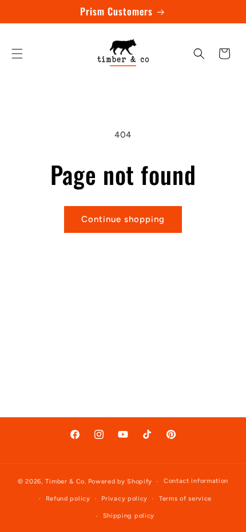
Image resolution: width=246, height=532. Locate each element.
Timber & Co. (65, 481)
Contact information (196, 481)
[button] (17, 53)
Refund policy (68, 498)
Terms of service (185, 498)
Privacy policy (124, 498)
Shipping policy (129, 515)
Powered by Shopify (120, 481)
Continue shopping (123, 219)
